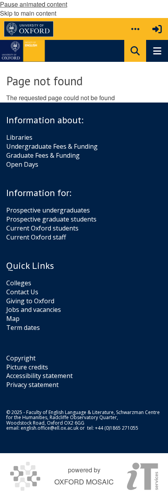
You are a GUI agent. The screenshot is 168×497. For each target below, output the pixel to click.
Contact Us (22, 292)
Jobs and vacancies (33, 309)
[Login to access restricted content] (157, 29)
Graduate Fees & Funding (43, 155)
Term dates (23, 327)
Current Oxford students (42, 228)
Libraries (19, 137)
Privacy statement (32, 384)
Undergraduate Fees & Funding (52, 146)
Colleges (18, 283)
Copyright (21, 358)
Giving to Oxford (30, 301)
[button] (135, 29)
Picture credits (27, 367)
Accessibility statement (39, 375)
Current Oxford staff (36, 237)
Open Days (22, 164)
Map (13, 318)
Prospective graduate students (51, 219)
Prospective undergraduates (48, 210)
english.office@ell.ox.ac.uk (50, 428)
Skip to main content (28, 13)
